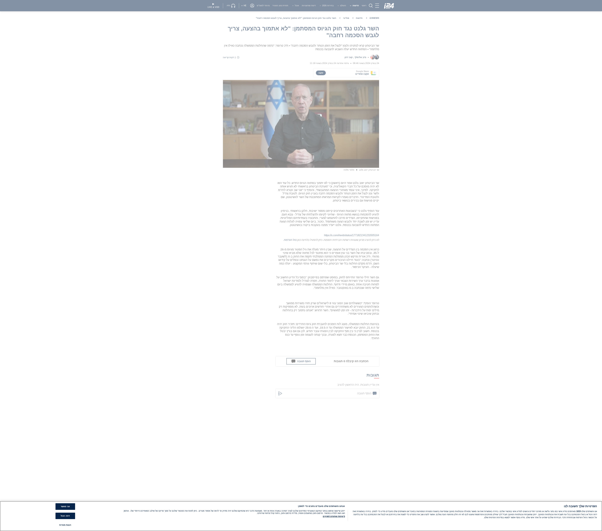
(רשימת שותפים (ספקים (334, 516)
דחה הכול (65, 516)
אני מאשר (65, 506)
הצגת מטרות (65, 525)
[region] (301, 516)
